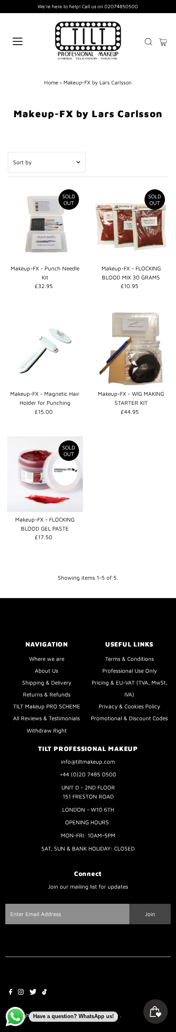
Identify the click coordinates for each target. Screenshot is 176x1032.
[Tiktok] (44, 993)
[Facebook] (10, 993)
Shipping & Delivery (46, 682)
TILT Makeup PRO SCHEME (46, 706)
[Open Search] (148, 42)
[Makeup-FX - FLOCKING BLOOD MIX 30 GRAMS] (131, 223)
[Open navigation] (26, 41)
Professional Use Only (129, 670)
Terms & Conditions (129, 658)
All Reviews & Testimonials (46, 718)
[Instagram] (21, 993)
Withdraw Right (47, 730)
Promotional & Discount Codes (129, 718)
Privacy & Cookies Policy (129, 706)
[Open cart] (163, 41)
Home (51, 82)
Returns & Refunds (46, 694)
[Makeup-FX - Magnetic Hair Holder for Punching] (45, 348)
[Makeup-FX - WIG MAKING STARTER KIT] (131, 348)
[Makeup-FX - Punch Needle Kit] (45, 223)
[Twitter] (32, 993)
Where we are (46, 658)
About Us (46, 670)
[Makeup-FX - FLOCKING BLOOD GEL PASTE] (45, 474)
